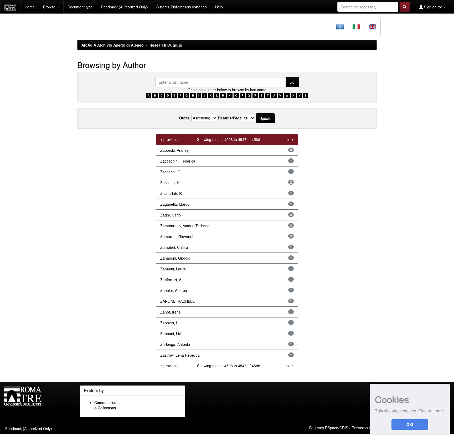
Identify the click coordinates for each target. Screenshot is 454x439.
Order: (184, 117)
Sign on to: (433, 6)
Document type (80, 6)
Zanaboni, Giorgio (175, 258)
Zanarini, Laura (173, 268)
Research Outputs (165, 45)
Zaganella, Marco (174, 204)
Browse (49, 6)
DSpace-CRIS (336, 427)
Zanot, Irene (170, 312)
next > (288, 139)
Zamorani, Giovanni (176, 236)
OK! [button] (409, 424)
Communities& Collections (105, 405)
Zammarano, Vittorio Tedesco (185, 225)
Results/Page (230, 117)
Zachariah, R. (171, 193)
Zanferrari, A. (171, 279)
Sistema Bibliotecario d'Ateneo (181, 6)
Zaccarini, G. (171, 171)
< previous (169, 139)
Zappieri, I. (169, 322)
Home (30, 6)
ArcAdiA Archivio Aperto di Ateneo (112, 45)
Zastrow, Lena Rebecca (180, 355)
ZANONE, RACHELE (177, 301)
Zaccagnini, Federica (177, 161)
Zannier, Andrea (173, 290)
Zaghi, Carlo (170, 215)
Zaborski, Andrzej (174, 150)
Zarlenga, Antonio (175, 344)
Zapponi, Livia (172, 333)
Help (219, 6)
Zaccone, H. (170, 182)
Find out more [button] (431, 411)
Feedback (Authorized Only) (124, 6)
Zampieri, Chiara (174, 247)
